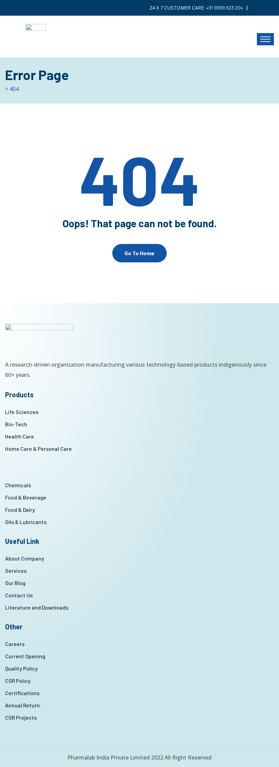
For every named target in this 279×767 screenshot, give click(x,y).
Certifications (22, 693)
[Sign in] (272, 7)
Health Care (19, 436)
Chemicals (18, 485)
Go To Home (139, 253)
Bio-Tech (16, 424)
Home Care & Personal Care (38, 448)
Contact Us (19, 595)
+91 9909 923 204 (224, 8)
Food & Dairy (20, 509)
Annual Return (22, 705)
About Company (24, 558)
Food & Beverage (25, 497)
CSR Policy (18, 680)
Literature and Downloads (36, 607)
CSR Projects (21, 717)
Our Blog (15, 583)
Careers (14, 644)
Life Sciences (21, 412)
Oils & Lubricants (26, 522)
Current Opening (25, 656)
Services (16, 570)
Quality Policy (21, 668)
